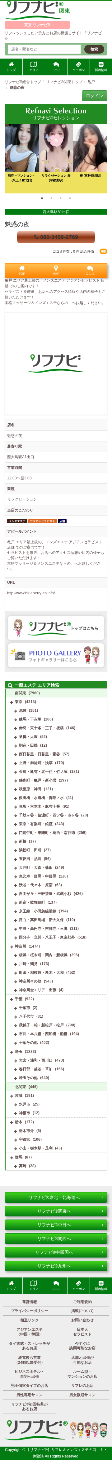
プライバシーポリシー (29, 1311)
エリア (34, 70)
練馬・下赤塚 (30, 719)
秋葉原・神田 (30, 789)
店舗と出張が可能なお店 (82, 1360)
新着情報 (101, 70)
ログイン (94, 95)
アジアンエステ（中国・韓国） (29, 1332)
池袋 (22, 710)
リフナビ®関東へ (54, 1211)
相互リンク (29, 1320)
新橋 (22, 841)
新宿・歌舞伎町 (32, 902)
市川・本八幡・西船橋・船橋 (43, 1034)
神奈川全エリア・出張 (37, 990)
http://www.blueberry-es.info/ (31, 593)
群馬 (18, 1157)
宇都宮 (24, 1139)
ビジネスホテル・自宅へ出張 (29, 1374)
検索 (94, 49)
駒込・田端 (28, 745)
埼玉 (18, 1051)
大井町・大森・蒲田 (36, 867)
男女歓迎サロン (82, 1395)
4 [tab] (70, 198)
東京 (18, 702)
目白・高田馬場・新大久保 (41, 920)
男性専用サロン (29, 1395)
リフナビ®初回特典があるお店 (29, 1406)
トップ (11, 70)
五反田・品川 (30, 859)
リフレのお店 (82, 1385)
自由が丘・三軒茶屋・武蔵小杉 (45, 894)
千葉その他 (28, 1042)
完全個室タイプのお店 (29, 1385)
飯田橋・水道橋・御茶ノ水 (41, 798)
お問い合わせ (82, 1320)
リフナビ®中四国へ (54, 1252)
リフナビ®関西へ (54, 1238)
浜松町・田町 (30, 850)
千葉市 (24, 1008)
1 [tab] (42, 198)
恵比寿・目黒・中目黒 (37, 876)
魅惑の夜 (17, 224)
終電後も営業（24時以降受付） (29, 1360)
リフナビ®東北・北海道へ (54, 1197)
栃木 (18, 1122)
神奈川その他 (30, 981)
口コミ (56, 70)
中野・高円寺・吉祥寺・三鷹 (43, 928)
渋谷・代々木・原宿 (36, 885)
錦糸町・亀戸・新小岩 (37, 780)
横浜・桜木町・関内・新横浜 (43, 955)
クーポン (78, 70)
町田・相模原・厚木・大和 (41, 972)
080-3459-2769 (58, 237)
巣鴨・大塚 (28, 737)
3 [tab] (61, 198)
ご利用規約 (82, 1302)
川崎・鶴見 (28, 964)
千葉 (18, 999)
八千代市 (26, 1016)
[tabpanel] (56, 158)
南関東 (20, 693)
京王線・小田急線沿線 (37, 911)
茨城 (18, 1095)
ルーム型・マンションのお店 (82, 1374)
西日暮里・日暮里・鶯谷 (39, 754)
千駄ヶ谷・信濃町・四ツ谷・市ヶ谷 (49, 815)
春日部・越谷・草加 (36, 1069)
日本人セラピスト (82, 1332)
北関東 (20, 1087)
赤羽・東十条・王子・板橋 (41, 728)
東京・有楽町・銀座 (36, 824)
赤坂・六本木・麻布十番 (39, 806)
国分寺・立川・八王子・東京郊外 (47, 937)
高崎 (22, 1166)
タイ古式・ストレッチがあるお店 (29, 1346)
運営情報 (29, 1302)
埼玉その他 (28, 1078)
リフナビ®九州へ (54, 1265)
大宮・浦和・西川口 (36, 1060)
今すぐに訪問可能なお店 (82, 1346)
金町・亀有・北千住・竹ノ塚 (43, 771)
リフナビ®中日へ (54, 1224)
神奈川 (20, 946)
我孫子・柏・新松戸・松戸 (41, 1025)
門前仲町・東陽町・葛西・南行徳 (47, 832)
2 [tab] (51, 198)
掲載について (82, 1311)
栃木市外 (26, 1131)
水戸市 (24, 1104)
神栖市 (24, 1113)
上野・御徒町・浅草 (36, 763)
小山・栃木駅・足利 (36, 1148)
